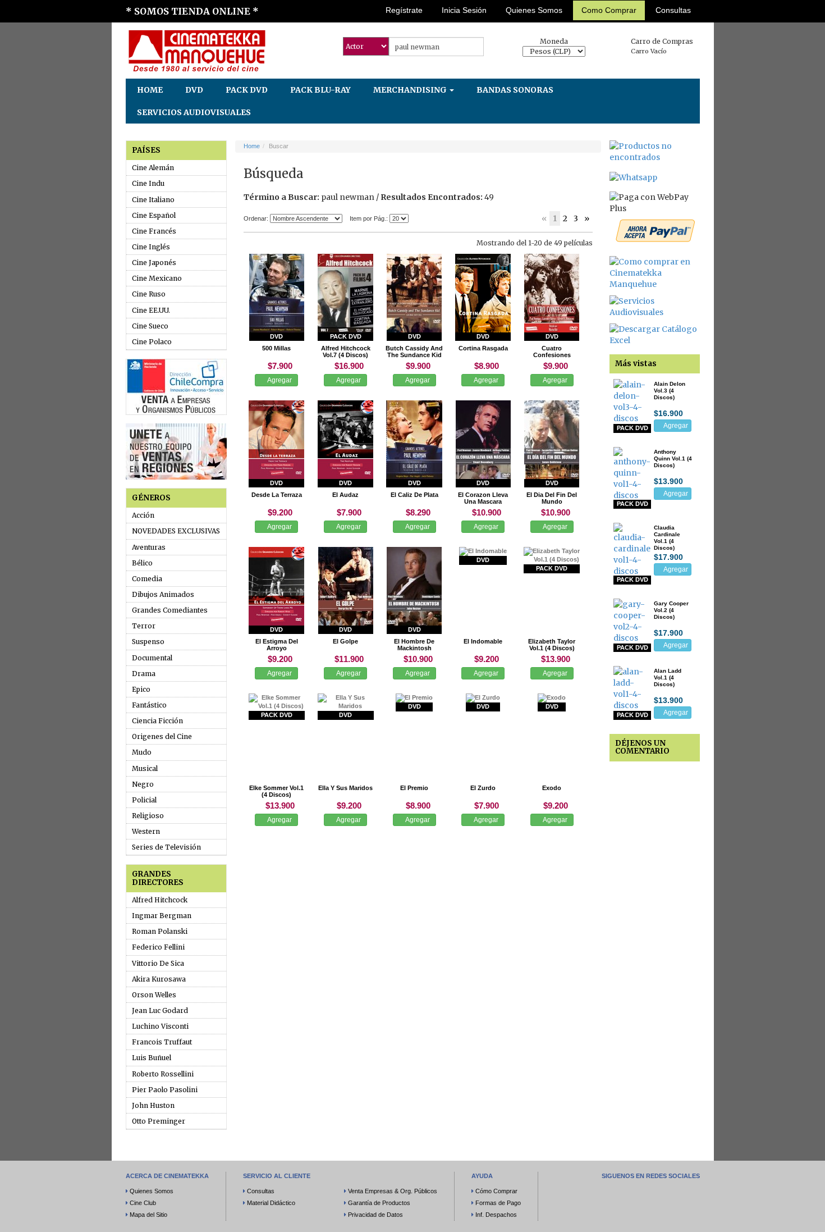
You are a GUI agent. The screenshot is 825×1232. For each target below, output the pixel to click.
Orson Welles (154, 995)
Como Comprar (608, 10)
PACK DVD (247, 90)
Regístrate (404, 10)
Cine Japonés (154, 262)
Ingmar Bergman (161, 915)
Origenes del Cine (162, 736)
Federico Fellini (158, 947)
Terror (143, 626)
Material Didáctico (271, 1202)
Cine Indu (148, 183)
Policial (144, 800)
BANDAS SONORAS (514, 90)
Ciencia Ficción (157, 721)
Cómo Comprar (496, 1191)
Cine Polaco (152, 341)
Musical (145, 768)
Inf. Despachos (496, 1214)
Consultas (673, 10)
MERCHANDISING (410, 90)
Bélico (142, 563)
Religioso (148, 815)
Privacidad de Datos (375, 1214)
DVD (194, 90)
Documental (152, 658)
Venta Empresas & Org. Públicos (392, 1191)
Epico (141, 689)
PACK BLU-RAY (320, 90)
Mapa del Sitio (148, 1214)
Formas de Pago (498, 1202)
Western (146, 831)
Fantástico (149, 705)
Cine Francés (154, 231)
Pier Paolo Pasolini (165, 1089)
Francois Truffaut (162, 1042)
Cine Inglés (151, 247)
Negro (143, 784)
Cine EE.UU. (151, 310)
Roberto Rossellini (163, 1074)
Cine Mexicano (157, 278)
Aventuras (149, 547)
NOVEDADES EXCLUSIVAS (176, 531)
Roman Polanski (159, 931)
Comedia (147, 578)
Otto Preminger (158, 1121)
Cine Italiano (153, 199)
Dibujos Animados (163, 594)
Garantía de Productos (379, 1202)
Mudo (142, 752)
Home (252, 146)
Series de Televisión (166, 847)
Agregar (279, 380)
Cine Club (143, 1202)
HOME (150, 90)
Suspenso (148, 641)
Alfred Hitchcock (159, 900)
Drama (143, 673)
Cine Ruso (149, 294)
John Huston (153, 1105)
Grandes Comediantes (170, 610)
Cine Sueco (150, 326)
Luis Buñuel (151, 1057)
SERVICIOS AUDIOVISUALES (194, 112)
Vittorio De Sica (158, 963)
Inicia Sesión (464, 10)
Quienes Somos (534, 10)
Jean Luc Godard (160, 1010)
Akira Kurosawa (159, 979)
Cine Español (154, 215)
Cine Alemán (153, 167)
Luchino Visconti (160, 1026)
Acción (143, 515)
